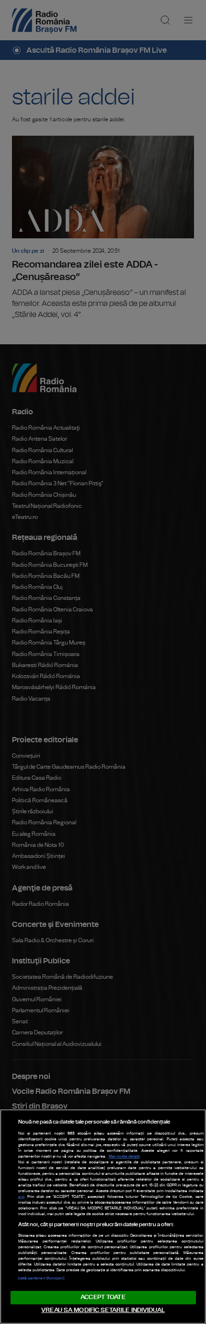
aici (21, 1197)
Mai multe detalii (124, 1157)
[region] (103, 1216)
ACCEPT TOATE (103, 1297)
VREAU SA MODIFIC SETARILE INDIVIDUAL (103, 1310)
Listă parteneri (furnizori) (41, 1278)
